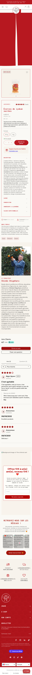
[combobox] (9, 664)
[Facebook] (16, 640)
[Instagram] (20, 640)
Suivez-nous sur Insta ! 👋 (16, 553)
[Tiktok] (29, 640)
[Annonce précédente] (3, 2)
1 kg (13, 134)
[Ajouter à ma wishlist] (27, 72)
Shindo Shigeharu (10, 281)
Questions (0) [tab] (23, 361)
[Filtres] (3, 366)
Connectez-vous (13, 151)
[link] (8, 568)
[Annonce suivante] (28, 2)
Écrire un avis (16, 348)
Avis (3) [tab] (9, 361)
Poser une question (16, 352)
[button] (2, 6)
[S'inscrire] (29, 633)
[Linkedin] (24, 640)
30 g (6, 134)
